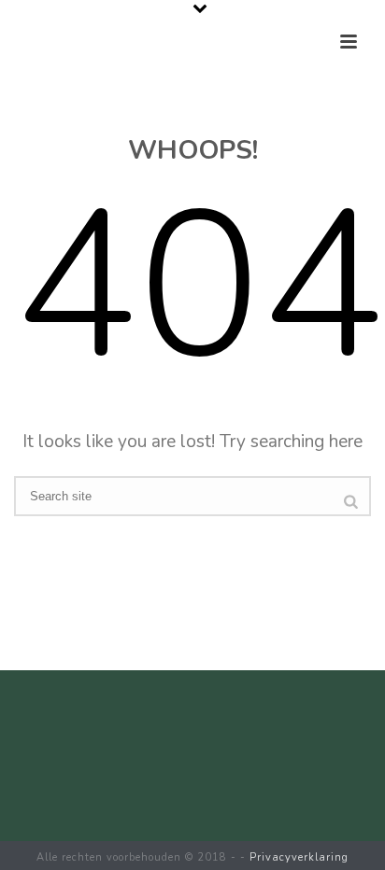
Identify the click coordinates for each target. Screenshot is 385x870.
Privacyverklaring (299, 857)
